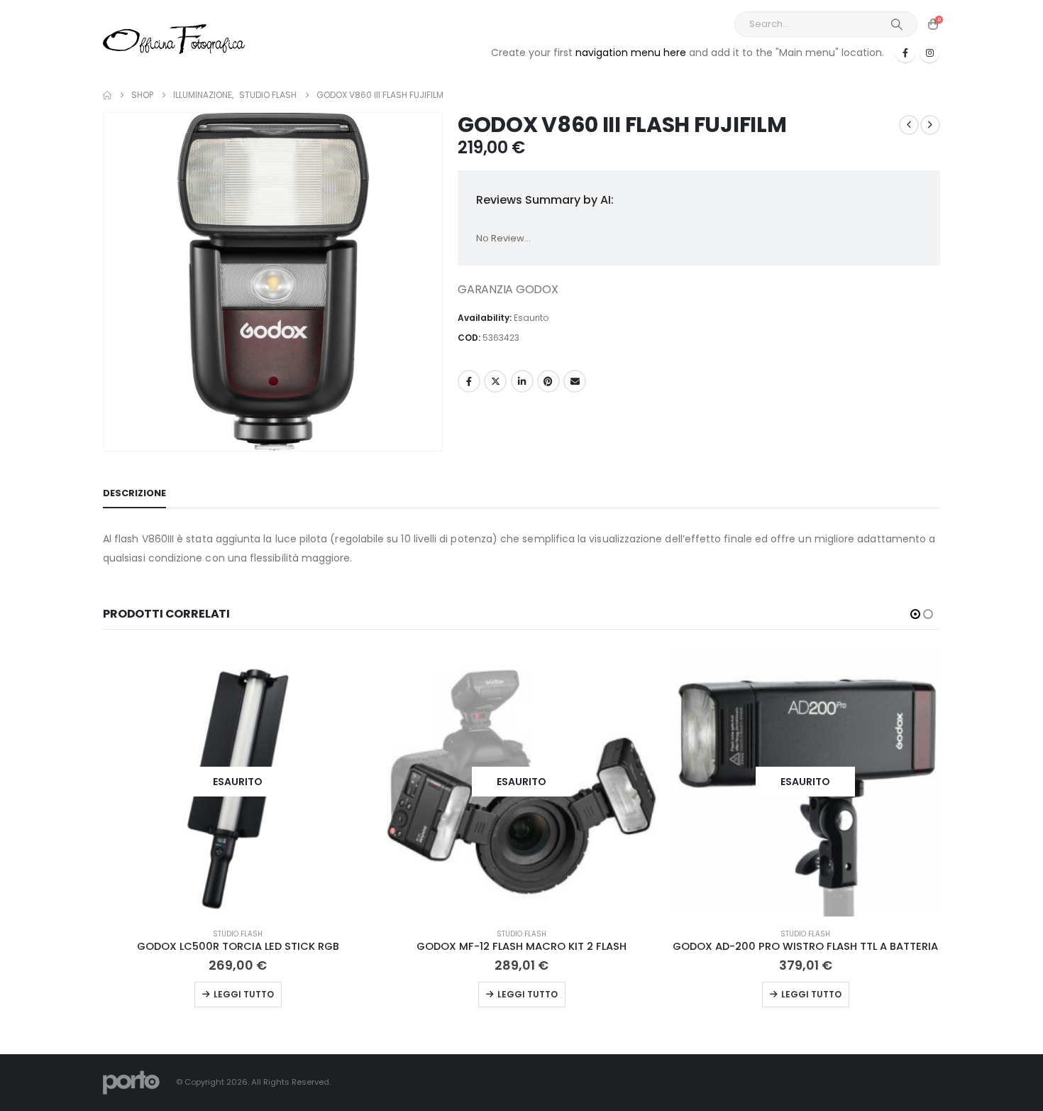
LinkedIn (522, 381)
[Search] (897, 24)
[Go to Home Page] (107, 95)
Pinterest (548, 381)
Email (574, 381)
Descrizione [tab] (134, 493)
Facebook (469, 381)
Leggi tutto (244, 994)
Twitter (495, 381)
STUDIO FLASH (238, 934)
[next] (930, 125)
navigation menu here (630, 52)
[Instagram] (929, 52)
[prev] (909, 125)
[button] (915, 614)
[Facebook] (905, 52)
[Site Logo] (174, 38)
